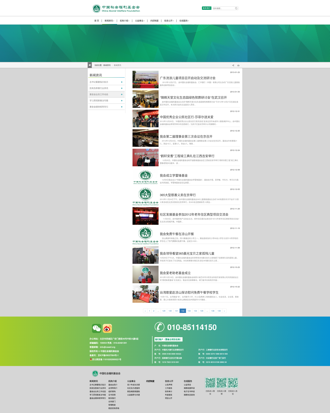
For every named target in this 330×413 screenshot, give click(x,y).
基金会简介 (112, 384)
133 (189, 310)
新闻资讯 (109, 21)
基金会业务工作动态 (99, 94)
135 (201, 310)
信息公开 (168, 21)
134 (195, 310)
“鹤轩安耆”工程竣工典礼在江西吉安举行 (187, 156)
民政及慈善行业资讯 (99, 88)
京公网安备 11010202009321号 (106, 359)
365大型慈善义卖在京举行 (178, 194)
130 (170, 310)
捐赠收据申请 (189, 388)
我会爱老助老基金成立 (175, 272)
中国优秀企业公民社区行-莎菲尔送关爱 (186, 117)
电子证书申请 (189, 391)
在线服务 (183, 21)
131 (176, 310)
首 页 (96, 21)
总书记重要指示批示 (99, 81)
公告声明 (168, 384)
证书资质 (112, 394)
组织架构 (112, 391)
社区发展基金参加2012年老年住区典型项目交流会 (194, 214)
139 (219, 310)
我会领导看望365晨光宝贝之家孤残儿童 (187, 253)
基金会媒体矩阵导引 (99, 106)
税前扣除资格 (113, 408)
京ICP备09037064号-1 (108, 355)
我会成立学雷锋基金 (174, 175)
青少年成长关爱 (133, 384)
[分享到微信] (96, 328)
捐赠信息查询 (189, 394)
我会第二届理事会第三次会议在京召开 (186, 136)
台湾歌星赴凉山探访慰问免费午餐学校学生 (189, 292)
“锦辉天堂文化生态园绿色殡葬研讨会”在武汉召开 (193, 97)
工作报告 (168, 388)
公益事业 (139, 21)
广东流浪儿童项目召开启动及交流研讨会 (188, 78)
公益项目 (187, 384)
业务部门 (112, 401)
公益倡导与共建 (133, 394)
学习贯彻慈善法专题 (99, 100)
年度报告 (168, 394)
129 (163, 310)
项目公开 (168, 398)
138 (212, 310)
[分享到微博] (107, 328)
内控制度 (154, 21)
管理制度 (112, 404)
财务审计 (168, 391)
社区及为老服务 (133, 388)
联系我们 (112, 398)
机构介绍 (124, 21)
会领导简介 (112, 388)
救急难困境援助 (133, 391)
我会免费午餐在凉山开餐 (177, 233)
